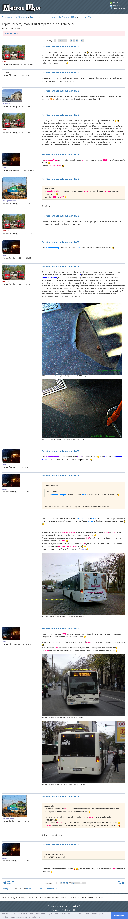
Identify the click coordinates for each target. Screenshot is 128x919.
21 (65, 40)
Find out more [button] (34, 917)
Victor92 (6, 103)
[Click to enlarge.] (82, 339)
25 (77, 40)
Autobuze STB (85, 17)
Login (114, 2)
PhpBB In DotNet (69, 910)
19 (60, 40)
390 (82, 40)
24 (74, 40)
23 (71, 40)
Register (115, 5)
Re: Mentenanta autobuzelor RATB (61, 46)
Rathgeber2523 (9, 200)
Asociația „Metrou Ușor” (70, 906)
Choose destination (48, 888)
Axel (4, 167)
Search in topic (118, 8)
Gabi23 (5, 61)
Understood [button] (119, 916)
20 (63, 40)
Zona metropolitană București (15, 17)
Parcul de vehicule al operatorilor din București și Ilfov (53, 17)
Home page (7, 888)
